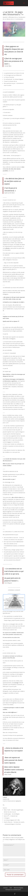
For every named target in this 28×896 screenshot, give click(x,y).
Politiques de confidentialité (13, 889)
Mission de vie (10, 19)
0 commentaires (19, 19)
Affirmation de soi (13, 17)
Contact (5, 887)
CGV (11, 887)
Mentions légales (18, 887)
